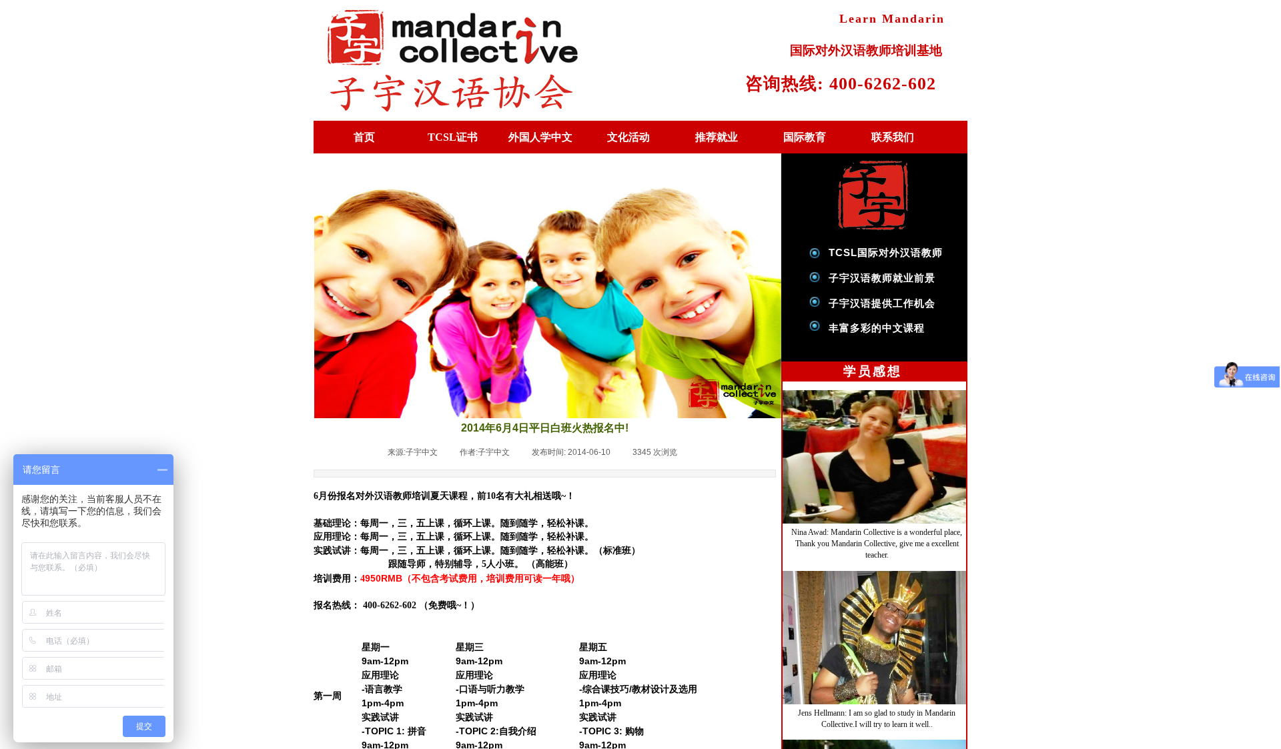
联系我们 (892, 137)
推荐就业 (716, 137)
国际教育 (804, 137)
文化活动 (628, 137)
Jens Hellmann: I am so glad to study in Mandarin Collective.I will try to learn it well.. (876, 714)
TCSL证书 (453, 137)
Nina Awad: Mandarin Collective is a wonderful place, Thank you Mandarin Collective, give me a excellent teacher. (876, 539)
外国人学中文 (540, 137)
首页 (364, 137)
